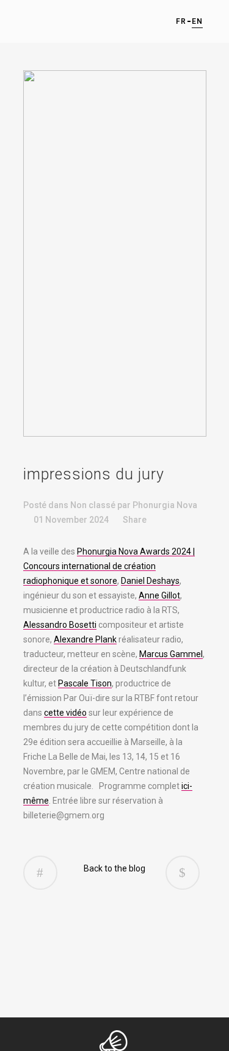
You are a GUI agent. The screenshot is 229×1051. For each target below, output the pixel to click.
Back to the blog (114, 868)
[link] (109, 566)
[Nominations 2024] (40, 873)
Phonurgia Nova (165, 505)
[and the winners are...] (182, 873)
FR (180, 21)
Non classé (92, 505)
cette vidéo (65, 713)
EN (196, 21)
